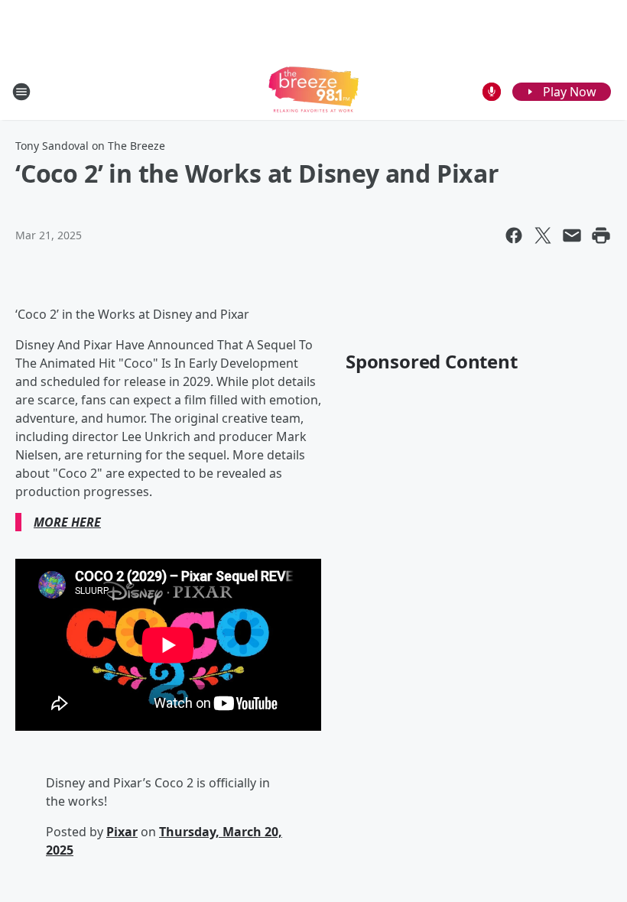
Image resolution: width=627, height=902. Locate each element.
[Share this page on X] (543, 235)
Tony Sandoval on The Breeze (90, 145)
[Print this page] (601, 235)
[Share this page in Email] (572, 235)
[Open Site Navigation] (21, 92)
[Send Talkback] (491, 92)
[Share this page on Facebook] (514, 235)
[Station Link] (313, 91)
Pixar (122, 831)
